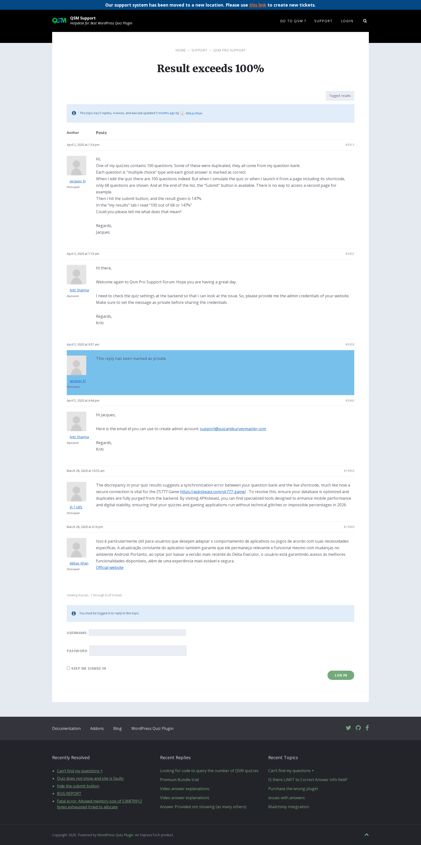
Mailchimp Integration (288, 806)
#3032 (349, 254)
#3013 (349, 145)
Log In (341, 675)
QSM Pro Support (229, 50)
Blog (117, 728)
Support (199, 50)
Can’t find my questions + (80, 771)
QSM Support (83, 18)
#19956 (349, 471)
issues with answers (286, 797)
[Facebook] (367, 728)
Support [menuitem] (323, 21)
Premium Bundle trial (179, 779)
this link (257, 5)
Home (180, 50)
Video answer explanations (184, 788)
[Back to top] (366, 834)
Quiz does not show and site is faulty (90, 778)
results (346, 96)
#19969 (349, 527)
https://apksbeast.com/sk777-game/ (213, 491)
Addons (97, 728)
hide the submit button (78, 786)
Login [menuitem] (347, 21)
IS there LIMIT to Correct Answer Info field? (307, 779)
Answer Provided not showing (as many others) (203, 806)
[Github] (358, 728)
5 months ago (165, 113)
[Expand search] (365, 21)
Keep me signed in (88, 668)
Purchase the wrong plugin (293, 788)
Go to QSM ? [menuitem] (293, 21)
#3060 (349, 400)
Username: (77, 632)
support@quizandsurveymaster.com (233, 428)
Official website (110, 567)
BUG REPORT (69, 793)
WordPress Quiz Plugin (152, 728)
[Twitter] (348, 728)
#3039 (349, 344)
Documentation (66, 728)
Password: (77, 650)
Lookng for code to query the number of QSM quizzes (209, 770)
